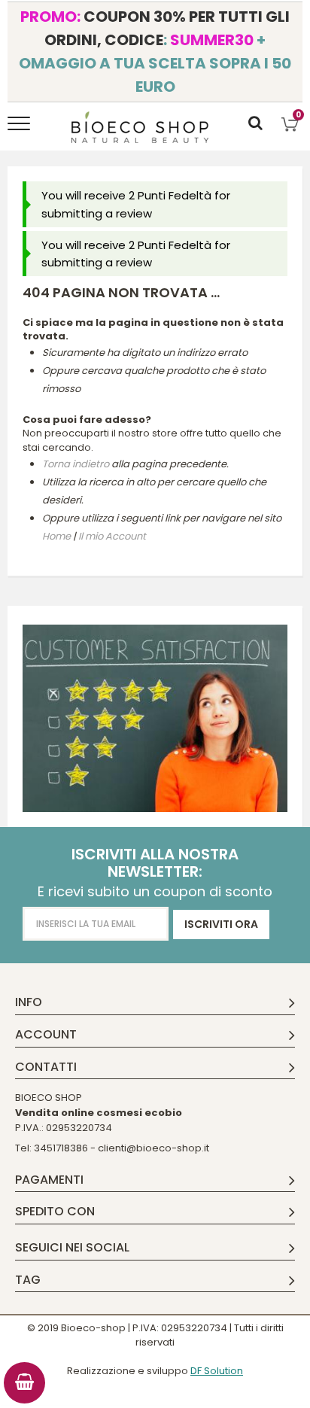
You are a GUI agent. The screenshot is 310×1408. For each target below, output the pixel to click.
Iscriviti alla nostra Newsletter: (155, 863)
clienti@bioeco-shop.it (153, 1148)
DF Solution (216, 1371)
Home (56, 536)
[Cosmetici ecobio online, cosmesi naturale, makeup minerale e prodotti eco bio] (140, 127)
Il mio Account (112, 536)
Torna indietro (75, 464)
